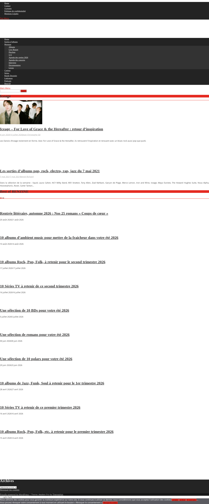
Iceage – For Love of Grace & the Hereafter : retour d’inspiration (51, 129)
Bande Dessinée (10, 76)
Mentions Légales (11, 14)
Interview (12, 63)
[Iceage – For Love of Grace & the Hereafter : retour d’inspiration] (21, 123)
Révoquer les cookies (9, 490)
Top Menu (4, 18)
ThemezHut (58, 494)
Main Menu (5, 88)
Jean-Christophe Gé (31, 134)
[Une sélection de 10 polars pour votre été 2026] (6, 352)
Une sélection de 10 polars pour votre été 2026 (36, 359)
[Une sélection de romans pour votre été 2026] (6, 328)
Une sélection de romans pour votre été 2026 (35, 335)
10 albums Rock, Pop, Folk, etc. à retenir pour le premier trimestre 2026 (57, 432)
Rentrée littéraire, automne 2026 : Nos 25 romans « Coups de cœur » (54, 213)
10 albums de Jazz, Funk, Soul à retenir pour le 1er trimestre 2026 (52, 383)
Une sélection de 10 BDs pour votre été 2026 (34, 310)
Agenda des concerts (17, 60)
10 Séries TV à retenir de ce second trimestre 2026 (39, 286)
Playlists (12, 52)
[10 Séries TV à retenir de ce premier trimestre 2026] (6, 401)
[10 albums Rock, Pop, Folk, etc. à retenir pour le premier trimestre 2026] (6, 425)
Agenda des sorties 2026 (18, 57)
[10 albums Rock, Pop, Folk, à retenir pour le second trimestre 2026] (6, 255)
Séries (6, 73)
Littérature (8, 78)
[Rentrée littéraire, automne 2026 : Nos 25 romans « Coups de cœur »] (6, 207)
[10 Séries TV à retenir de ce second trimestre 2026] (6, 280)
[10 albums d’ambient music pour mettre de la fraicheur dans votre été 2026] (6, 231)
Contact (7, 6)
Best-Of (7, 83)
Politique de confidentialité (15, 11)
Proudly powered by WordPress (14, 494)
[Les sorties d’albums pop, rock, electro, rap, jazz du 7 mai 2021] (21, 165)
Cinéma (7, 70)
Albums (12, 47)
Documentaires (15, 65)
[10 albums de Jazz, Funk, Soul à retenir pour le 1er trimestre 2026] (6, 377)
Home (6, 3)
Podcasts (7, 81)
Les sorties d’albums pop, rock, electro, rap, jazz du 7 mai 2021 (50, 171)
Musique (7, 44)
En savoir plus (191, 500)
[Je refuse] (197, 500)
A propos (8, 8)
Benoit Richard (27, 176)
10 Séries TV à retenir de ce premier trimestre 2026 (40, 407)
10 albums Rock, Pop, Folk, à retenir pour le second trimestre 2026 (52, 262)
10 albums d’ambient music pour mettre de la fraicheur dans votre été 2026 (59, 238)
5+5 (10, 55)
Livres (11, 68)
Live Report (13, 50)
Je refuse (182, 500)
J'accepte (175, 500)
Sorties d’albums (11, 42)
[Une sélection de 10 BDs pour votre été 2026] (6, 304)
